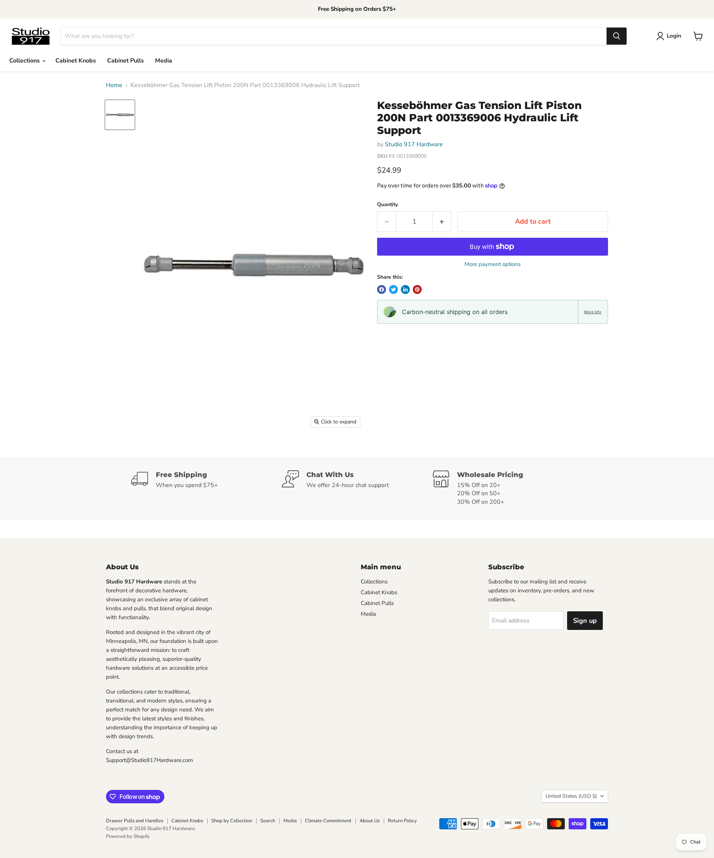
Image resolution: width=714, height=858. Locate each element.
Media (163, 61)
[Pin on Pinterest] (417, 289)
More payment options (492, 264)
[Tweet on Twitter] (393, 289)
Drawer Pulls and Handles (134, 820)
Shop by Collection (231, 820)
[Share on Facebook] (381, 289)
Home (114, 85)
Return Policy (402, 820)
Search (267, 820)
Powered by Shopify (128, 836)
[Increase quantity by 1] (441, 221)
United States (571, 796)
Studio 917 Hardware (414, 144)
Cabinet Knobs (75, 61)
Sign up (585, 620)
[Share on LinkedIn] (405, 289)
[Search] (617, 36)
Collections (25, 61)
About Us (370, 820)
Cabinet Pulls (125, 61)
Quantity (387, 205)
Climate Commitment (328, 820)
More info (592, 312)
